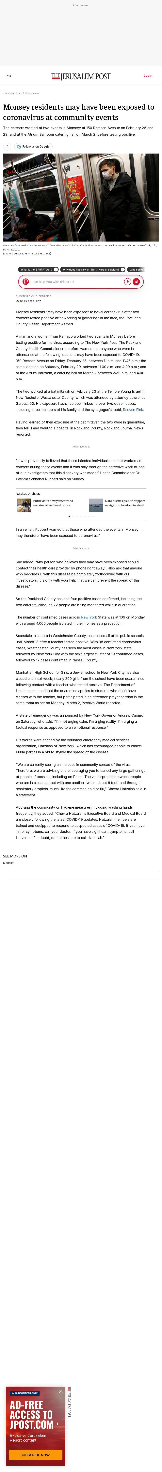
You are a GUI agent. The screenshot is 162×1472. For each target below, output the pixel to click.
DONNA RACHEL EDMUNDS (35, 296)
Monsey (8, 862)
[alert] (35, 1426)
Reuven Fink (133, 410)
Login (148, 75)
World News (32, 93)
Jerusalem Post (12, 93)
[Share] (7, 147)
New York (89, 617)
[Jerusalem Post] (81, 77)
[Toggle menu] (8, 75)
